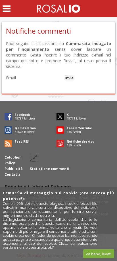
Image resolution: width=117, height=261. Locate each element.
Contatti (12, 174)
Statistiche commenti (49, 169)
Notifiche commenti (38, 31)
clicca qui (22, 235)
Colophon (13, 157)
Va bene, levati (98, 253)
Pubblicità (14, 169)
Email (11, 77)
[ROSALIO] (58, 8)
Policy (10, 163)
